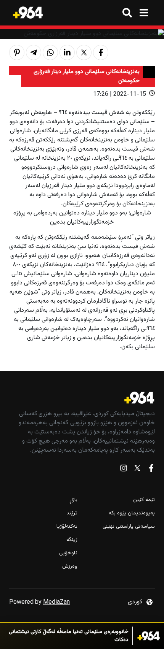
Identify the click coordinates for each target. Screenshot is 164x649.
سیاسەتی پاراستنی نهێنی (129, 527)
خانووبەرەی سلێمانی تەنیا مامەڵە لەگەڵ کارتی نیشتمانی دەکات (69, 636)
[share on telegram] (33, 52)
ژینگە (71, 540)
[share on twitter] (84, 52)
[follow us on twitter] (137, 469)
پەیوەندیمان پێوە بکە (132, 513)
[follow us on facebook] (151, 469)
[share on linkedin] (67, 52)
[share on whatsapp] (50, 52)
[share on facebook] (100, 52)
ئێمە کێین (144, 500)
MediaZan (56, 602)
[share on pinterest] (16, 52)
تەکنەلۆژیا (66, 527)
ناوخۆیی (68, 553)
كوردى (135, 602)
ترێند (71, 513)
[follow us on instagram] (123, 469)
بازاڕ (73, 500)
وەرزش (69, 567)
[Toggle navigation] (143, 13)
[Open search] (127, 13)
